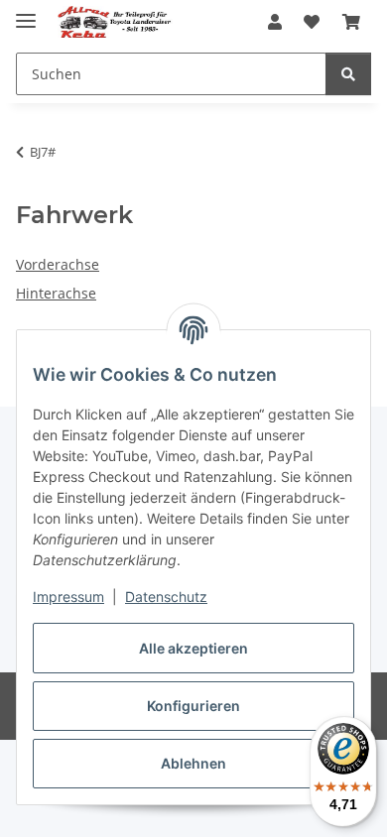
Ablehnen (193, 763)
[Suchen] (348, 74)
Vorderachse (57, 264)
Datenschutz (166, 596)
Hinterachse (56, 293)
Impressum (68, 596)
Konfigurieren (193, 705)
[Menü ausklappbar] (26, 12)
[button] (275, 22)
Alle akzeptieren (193, 648)
